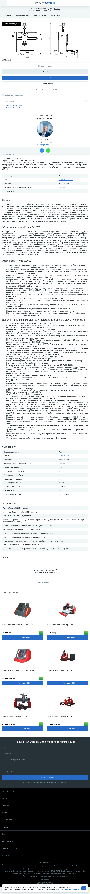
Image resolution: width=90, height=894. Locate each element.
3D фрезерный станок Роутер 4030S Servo (17, 625)
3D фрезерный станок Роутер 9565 (59, 716)
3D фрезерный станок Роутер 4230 (59, 670)
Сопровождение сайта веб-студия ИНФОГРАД (45, 883)
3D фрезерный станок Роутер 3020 (14, 716)
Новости (5, 827)
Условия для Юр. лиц (13, 107)
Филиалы (6, 806)
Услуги (4, 813)
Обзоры (5, 834)
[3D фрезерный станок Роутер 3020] (22, 701)
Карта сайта (45, 879)
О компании (7, 820)
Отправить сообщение (45, 777)
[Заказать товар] (86, 678)
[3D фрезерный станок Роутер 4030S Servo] (22, 610)
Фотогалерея (7, 841)
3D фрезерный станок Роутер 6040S (60, 625)
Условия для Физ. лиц (14, 105)
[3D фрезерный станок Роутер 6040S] (67, 610)
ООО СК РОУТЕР (66, 180)
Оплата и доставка (9, 848)
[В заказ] (41, 633)
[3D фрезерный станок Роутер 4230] (67, 656)
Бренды (5, 798)
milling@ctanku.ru (44, 145)
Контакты (6, 855)
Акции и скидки (8, 791)
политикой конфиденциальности (67, 889)
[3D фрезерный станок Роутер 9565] (67, 701)
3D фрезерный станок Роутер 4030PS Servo (18, 670)
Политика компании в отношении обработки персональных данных (45, 876)
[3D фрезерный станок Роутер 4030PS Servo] (22, 656)
